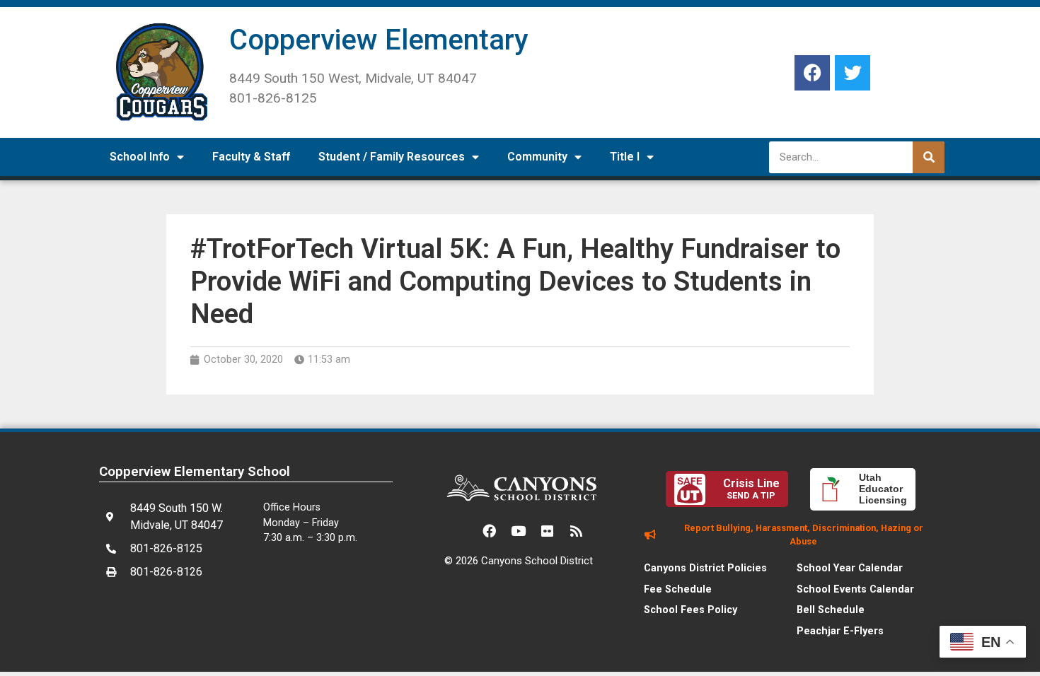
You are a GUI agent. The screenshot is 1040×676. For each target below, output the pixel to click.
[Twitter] (852, 73)
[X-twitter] (460, 531)
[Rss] (576, 531)
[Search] (928, 157)
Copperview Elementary (378, 40)
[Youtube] (518, 531)
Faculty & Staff (251, 156)
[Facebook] (812, 73)
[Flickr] (547, 531)
